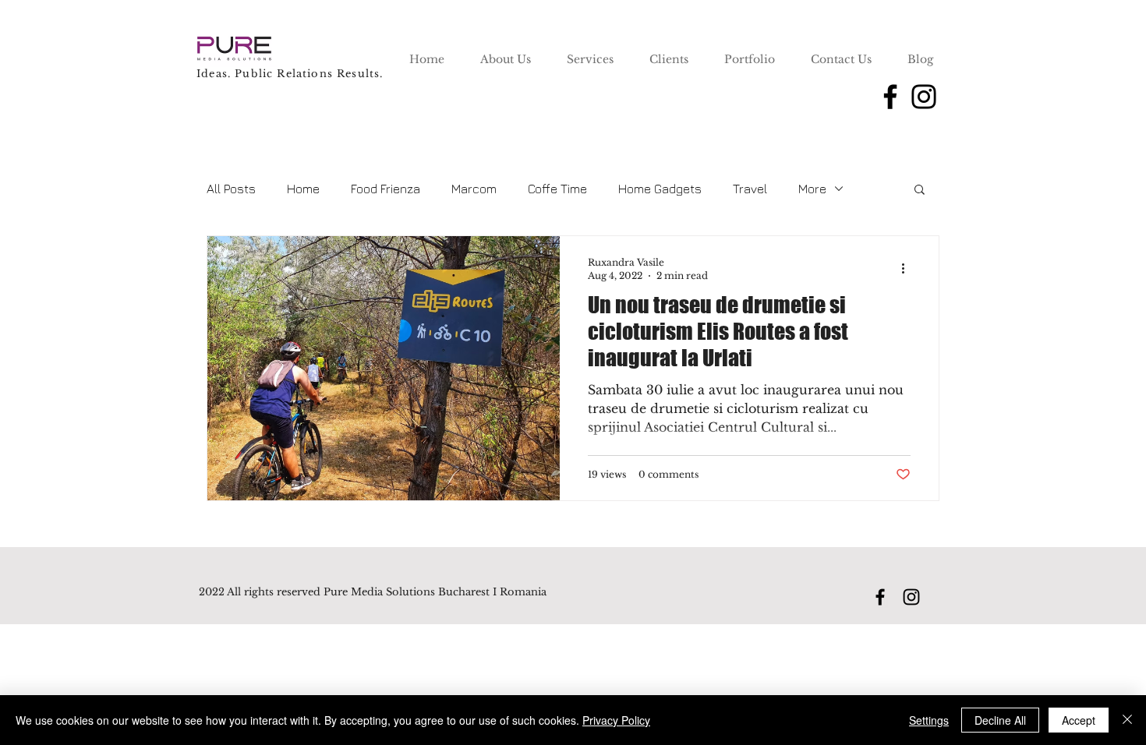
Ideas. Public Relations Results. (289, 73)
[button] (919, 190)
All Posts (231, 189)
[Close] (1127, 720)
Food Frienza (385, 189)
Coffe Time (557, 189)
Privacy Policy (616, 720)
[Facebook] (890, 96)
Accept (1078, 720)
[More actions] (908, 268)
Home (303, 189)
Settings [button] (929, 720)
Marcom (474, 189)
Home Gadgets (660, 189)
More (812, 189)
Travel (750, 189)
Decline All (1000, 720)
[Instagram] (923, 96)
